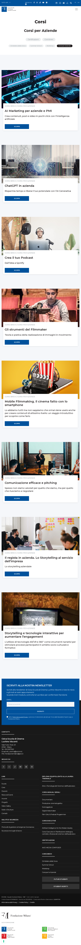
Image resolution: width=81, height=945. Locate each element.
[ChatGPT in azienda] (40, 164)
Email (9, 700)
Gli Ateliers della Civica (18, 46)
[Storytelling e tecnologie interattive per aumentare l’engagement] (40, 611)
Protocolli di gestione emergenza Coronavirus (18, 827)
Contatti (4, 813)
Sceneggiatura (47, 807)
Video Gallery (6, 806)
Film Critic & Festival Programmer (54, 814)
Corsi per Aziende (65, 46)
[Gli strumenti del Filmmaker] (40, 308)
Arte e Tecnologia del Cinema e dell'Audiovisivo (58, 786)
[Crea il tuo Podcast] (40, 236)
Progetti (5, 802)
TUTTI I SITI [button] (5, 2)
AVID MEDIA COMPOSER (51, 848)
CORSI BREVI (10, 106)
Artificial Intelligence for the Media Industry (57, 828)
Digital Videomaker (49, 811)
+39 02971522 (9, 749)
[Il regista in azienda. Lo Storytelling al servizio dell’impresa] (40, 536)
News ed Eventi (7, 795)
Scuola (4, 784)
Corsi (3, 787)
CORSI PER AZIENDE (26, 106)
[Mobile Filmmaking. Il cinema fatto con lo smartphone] (40, 380)
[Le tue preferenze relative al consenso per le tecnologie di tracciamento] (4, 941)
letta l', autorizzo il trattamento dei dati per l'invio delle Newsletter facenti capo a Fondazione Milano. (40, 718)
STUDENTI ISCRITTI (61, 886)
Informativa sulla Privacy (20, 717)
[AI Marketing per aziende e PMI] (40, 89)
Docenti (4, 791)
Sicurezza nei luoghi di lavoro (12, 831)
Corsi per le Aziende (49, 872)
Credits (32, 902)
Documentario (47, 800)
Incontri (4, 799)
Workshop (50, 46)
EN (78, 2)
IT (75, 2)
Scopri (17, 126)
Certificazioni (33, 39)
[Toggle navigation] (76, 9)
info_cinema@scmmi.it (14, 752)
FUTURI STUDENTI (61, 879)
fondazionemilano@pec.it (14, 754)
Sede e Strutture (8, 810)
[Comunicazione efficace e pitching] (40, 461)
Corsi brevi (49, 39)
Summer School (36, 46)
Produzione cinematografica (52, 803)
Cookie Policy (23, 902)
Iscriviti (40, 711)
